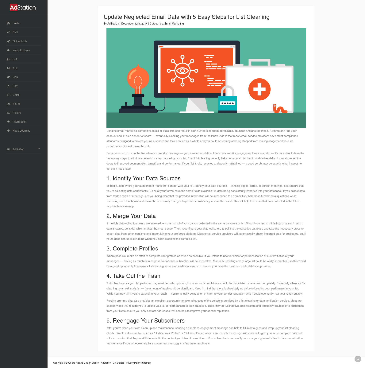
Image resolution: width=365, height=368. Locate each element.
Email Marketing (174, 23)
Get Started (118, 362)
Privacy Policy (133, 362)
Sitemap (146, 362)
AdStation (113, 23)
